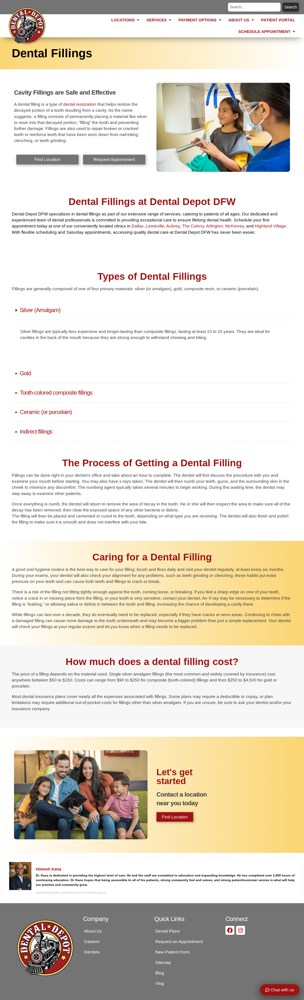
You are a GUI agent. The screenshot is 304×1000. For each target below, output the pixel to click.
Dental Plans (167, 931)
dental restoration (79, 104)
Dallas (138, 225)
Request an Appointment (179, 941)
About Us (238, 20)
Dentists (92, 951)
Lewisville (155, 225)
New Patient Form (172, 951)
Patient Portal (278, 20)
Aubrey (173, 225)
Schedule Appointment (264, 31)
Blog (159, 972)
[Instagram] (240, 930)
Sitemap (163, 962)
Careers (91, 941)
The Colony (193, 225)
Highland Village (270, 225)
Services (156, 20)
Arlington (214, 225)
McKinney (234, 225)
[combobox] (254, 7)
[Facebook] (229, 930)
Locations (123, 20)
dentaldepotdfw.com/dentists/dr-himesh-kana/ (71, 892)
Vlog (159, 983)
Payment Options (197, 20)
